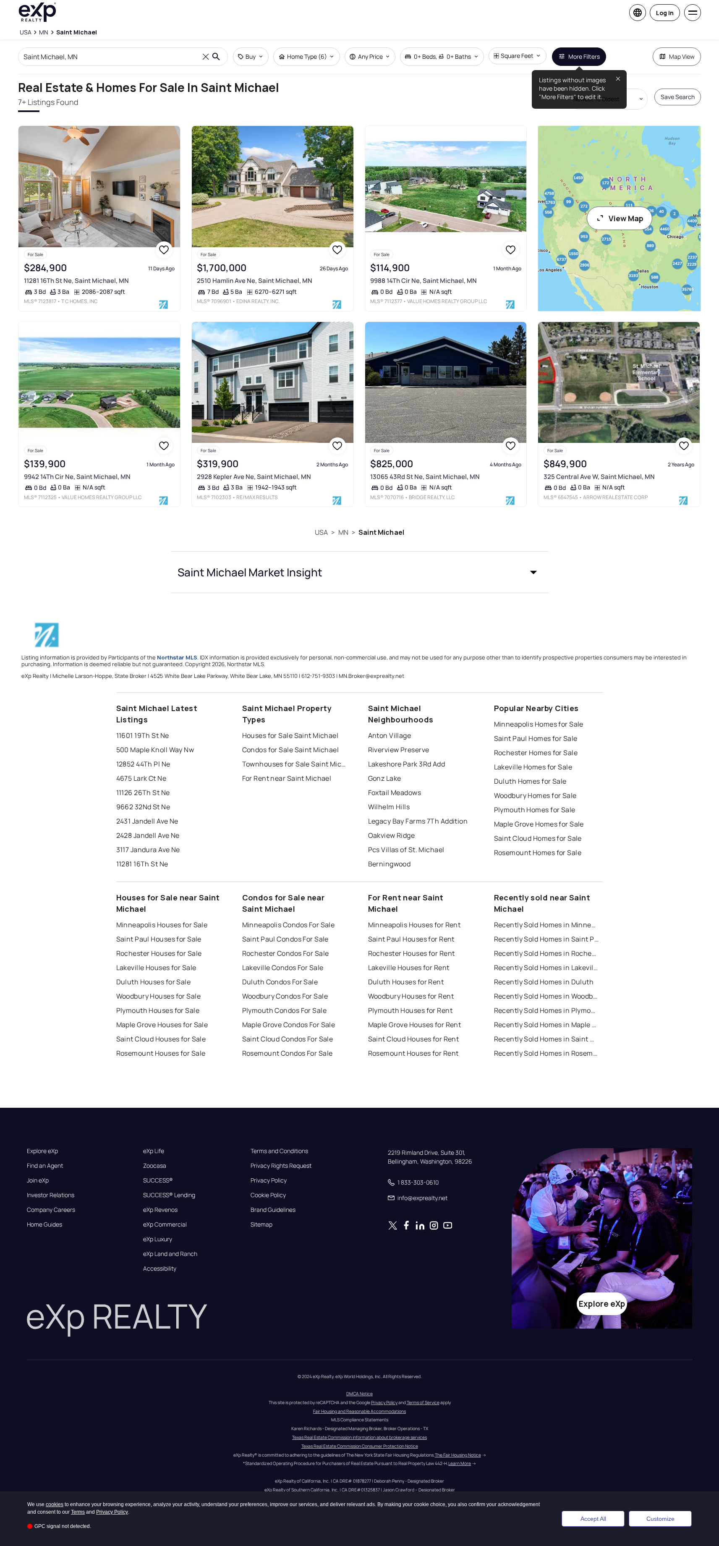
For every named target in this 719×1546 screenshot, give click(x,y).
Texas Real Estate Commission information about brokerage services (359, 1437)
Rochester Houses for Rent (411, 953)
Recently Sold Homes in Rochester (546, 953)
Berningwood (389, 863)
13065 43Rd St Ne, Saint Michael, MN (425, 476)
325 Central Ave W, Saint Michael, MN (599, 476)
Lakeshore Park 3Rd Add (406, 764)
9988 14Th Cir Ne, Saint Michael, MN (423, 280)
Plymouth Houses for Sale (158, 1010)
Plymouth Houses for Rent (410, 1010)
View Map (626, 218)
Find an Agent (45, 1166)
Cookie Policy (268, 1195)
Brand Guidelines (273, 1210)
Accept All (593, 1518)
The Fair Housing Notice (458, 1455)
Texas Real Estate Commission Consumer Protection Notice (359, 1446)
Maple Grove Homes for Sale (539, 824)
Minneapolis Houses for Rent (414, 924)
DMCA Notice (359, 1394)
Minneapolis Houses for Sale (162, 924)
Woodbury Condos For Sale (285, 996)
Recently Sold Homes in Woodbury (546, 996)
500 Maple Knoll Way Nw (155, 749)
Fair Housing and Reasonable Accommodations (359, 1411)
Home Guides (44, 1224)
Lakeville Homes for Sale (533, 767)
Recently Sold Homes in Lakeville (546, 967)
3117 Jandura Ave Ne (148, 849)
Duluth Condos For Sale (280, 981)
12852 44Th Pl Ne (143, 764)
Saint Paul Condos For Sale (285, 939)
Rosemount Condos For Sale (287, 1053)
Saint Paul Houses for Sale (158, 939)
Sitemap (261, 1224)
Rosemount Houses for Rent (413, 1053)
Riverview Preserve (398, 749)
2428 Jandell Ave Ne (148, 835)
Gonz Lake (384, 778)
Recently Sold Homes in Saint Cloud (546, 1039)
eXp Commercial (165, 1224)
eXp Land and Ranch (170, 1254)
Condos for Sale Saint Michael (290, 749)
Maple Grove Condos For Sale (288, 1024)
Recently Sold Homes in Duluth (544, 981)
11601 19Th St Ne (142, 735)
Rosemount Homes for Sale (538, 852)
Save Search (678, 97)
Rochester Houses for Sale (159, 953)
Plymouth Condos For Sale (284, 1010)
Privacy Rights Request (281, 1166)
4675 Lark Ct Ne (141, 778)
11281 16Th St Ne (142, 863)
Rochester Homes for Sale (536, 752)
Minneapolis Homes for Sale (538, 724)
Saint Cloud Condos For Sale (287, 1039)
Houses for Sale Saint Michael (290, 735)
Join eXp (38, 1180)
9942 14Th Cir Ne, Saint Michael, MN (77, 476)
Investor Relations (50, 1195)
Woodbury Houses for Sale (158, 996)
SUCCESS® (158, 1180)
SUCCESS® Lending (169, 1195)
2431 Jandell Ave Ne (147, 821)
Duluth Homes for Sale (530, 781)
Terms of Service (423, 1402)
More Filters (584, 56)
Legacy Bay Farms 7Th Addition (418, 821)
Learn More (459, 1463)
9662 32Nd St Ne (143, 806)
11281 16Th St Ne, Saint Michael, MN (76, 280)
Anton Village (389, 735)
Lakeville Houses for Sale (156, 967)
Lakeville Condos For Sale (283, 967)
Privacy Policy (269, 1180)
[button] (360, 572)
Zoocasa (154, 1166)
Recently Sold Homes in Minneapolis (546, 924)
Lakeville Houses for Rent (409, 967)
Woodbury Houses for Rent (411, 996)
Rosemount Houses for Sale (161, 1053)
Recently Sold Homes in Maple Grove (546, 1024)
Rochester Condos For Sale (285, 953)
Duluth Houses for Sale (153, 981)
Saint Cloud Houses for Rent (413, 1039)
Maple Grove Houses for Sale (162, 1024)
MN (343, 532)
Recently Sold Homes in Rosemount (546, 1053)
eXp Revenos (160, 1210)
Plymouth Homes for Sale (534, 809)
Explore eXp (42, 1151)
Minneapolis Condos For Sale (288, 924)
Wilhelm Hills (389, 806)
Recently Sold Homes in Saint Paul (546, 939)
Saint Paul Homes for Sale (536, 738)
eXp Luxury (157, 1239)
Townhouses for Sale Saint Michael (294, 764)
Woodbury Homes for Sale (535, 795)
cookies (54, 1504)
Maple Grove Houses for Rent (414, 1024)
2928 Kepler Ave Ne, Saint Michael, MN (254, 476)
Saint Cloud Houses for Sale (161, 1039)
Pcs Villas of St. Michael (406, 849)
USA (321, 532)
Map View (682, 56)
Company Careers (51, 1210)
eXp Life (153, 1151)
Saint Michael (381, 532)
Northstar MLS (177, 657)
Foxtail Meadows (394, 792)
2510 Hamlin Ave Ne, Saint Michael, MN (254, 280)
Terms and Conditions (279, 1151)
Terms (78, 1512)
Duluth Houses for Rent (406, 981)
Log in (665, 13)
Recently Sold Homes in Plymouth (546, 1010)
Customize (660, 1518)
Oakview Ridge (391, 835)
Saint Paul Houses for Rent (411, 939)
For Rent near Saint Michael (287, 778)
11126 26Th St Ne (143, 792)
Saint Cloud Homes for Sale (538, 838)
